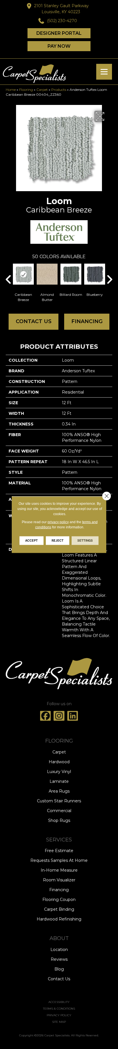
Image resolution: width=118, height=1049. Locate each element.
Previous (8, 271)
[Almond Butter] (47, 274)
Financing (87, 321)
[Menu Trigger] (104, 72)
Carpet (42, 89)
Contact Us (34, 321)
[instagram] (59, 716)
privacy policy (58, 522)
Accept (31, 540)
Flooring (26, 89)
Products (58, 89)
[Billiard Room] (71, 274)
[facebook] (45, 716)
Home (11, 89)
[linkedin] (72, 716)
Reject (58, 540)
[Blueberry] (95, 274)
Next (109, 271)
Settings (85, 540)
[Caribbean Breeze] (23, 274)
